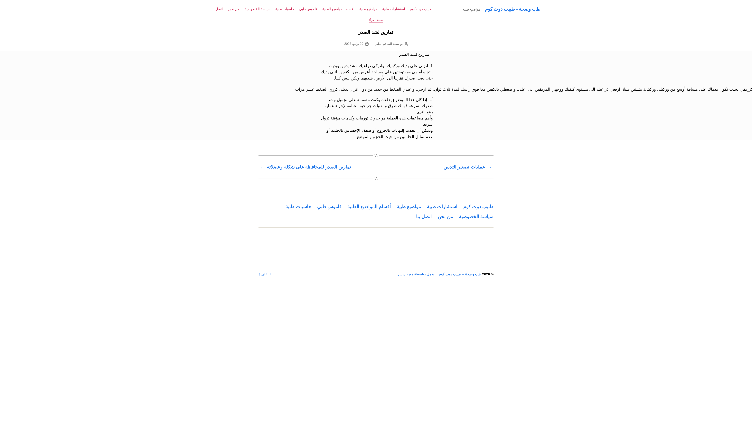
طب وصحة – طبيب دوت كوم (460, 274)
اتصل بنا (217, 9)
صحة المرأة (376, 20)
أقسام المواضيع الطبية (338, 9)
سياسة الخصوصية (257, 9)
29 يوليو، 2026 (353, 43)
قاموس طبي (308, 9)
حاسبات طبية (284, 9)
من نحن (234, 9)
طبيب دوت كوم (421, 9)
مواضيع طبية (368, 9)
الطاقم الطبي (383, 43)
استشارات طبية (393, 9)
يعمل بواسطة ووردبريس (416, 274)
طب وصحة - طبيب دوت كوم (512, 9)
